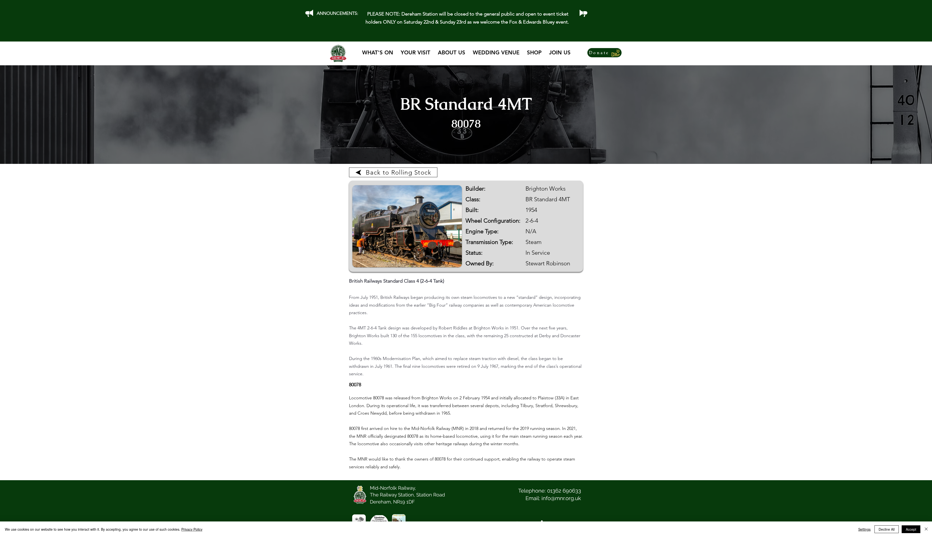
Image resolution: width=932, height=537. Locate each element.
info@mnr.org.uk (561, 498)
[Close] (926, 529)
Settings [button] (864, 529)
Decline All (887, 529)
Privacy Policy (191, 529)
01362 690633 (564, 490)
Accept (911, 529)
